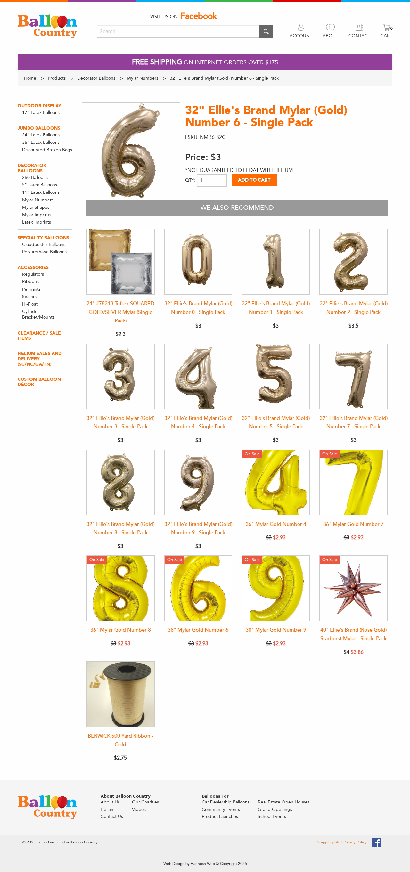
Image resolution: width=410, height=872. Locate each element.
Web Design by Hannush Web (189, 863)
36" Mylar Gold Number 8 (120, 630)
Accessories (33, 267)
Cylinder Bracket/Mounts (38, 314)
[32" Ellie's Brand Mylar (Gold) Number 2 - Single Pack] (353, 262)
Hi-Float (30, 304)
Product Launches (220, 816)
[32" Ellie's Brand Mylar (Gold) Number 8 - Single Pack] (120, 482)
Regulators (33, 274)
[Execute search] (266, 31)
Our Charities (145, 802)
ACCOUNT (301, 35)
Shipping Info (329, 842)
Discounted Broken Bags (47, 149)
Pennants (31, 289)
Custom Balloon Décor (39, 382)
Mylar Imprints (36, 214)
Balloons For (215, 796)
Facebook (198, 16)
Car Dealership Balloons (226, 802)
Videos (139, 809)
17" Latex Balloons (41, 112)
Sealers (29, 296)
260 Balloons (35, 177)
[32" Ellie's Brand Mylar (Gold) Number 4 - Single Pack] (198, 376)
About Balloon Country (126, 796)
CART (386, 35)
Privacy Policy (355, 842)
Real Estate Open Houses (283, 802)
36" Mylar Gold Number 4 (276, 524)
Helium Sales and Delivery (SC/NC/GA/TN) (40, 359)
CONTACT (359, 35)
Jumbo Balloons (39, 128)
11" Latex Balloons (41, 192)
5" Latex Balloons (39, 185)
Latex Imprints (36, 222)
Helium (108, 809)
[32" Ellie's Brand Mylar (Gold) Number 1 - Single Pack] (276, 262)
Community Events (221, 809)
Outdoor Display (39, 106)
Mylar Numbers (37, 200)
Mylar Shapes (35, 207)
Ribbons (30, 281)
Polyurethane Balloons (44, 252)
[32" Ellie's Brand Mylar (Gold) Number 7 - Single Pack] (353, 376)
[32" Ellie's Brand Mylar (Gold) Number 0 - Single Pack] (198, 262)
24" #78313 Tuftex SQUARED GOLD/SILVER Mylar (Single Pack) (120, 312)
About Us (110, 802)
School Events (272, 816)
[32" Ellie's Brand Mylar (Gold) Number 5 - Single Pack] (276, 376)
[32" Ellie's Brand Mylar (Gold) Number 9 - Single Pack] (198, 482)
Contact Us (112, 816)
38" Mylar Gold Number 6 (198, 630)
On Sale (252, 454)
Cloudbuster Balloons (43, 244)
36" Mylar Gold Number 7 (353, 524)
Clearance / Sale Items (39, 335)
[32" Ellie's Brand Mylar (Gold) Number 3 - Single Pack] (120, 376)
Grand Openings (275, 809)
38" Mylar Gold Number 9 (276, 630)
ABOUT (330, 35)
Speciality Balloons (43, 237)
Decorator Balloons (32, 168)
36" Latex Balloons (41, 142)
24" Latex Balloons (41, 135)
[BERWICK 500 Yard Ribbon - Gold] (120, 694)
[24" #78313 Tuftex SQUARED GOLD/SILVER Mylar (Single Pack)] (120, 262)
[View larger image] (131, 151)
